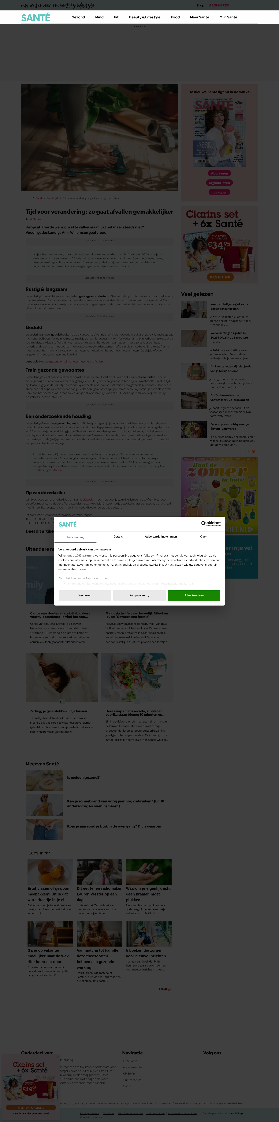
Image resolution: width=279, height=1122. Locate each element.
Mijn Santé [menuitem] (228, 16)
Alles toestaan (193, 595)
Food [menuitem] (175, 16)
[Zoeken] (255, 17)
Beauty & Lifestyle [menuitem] (144, 16)
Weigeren (85, 595)
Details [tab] (118, 536)
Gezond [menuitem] (78, 16)
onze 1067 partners (80, 555)
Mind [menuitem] (99, 16)
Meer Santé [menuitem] (199, 16)
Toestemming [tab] (75, 536)
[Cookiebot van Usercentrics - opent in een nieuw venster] (204, 524)
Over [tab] (203, 536)
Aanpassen (137, 595)
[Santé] (35, 17)
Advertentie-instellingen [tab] (161, 536)
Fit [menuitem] (116, 16)
